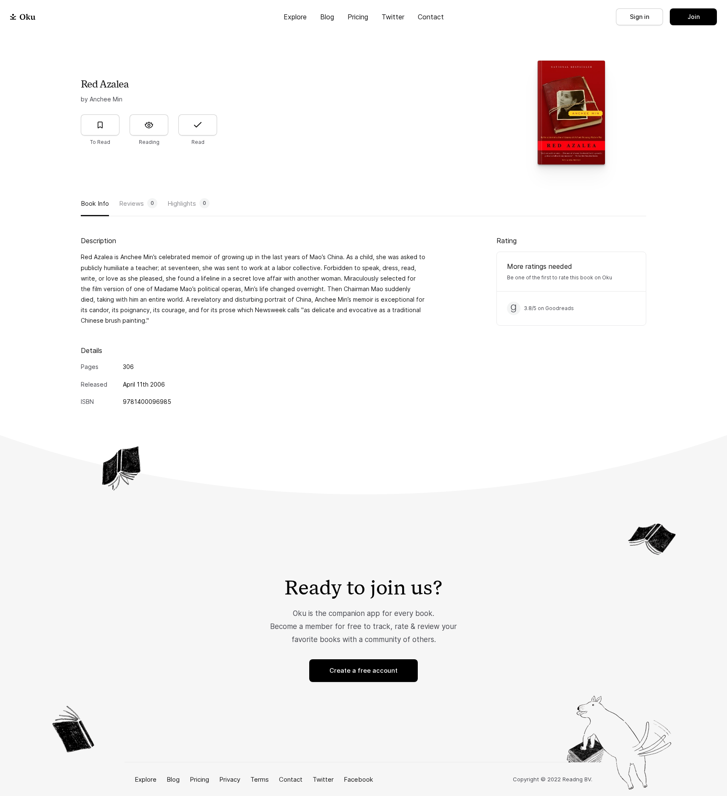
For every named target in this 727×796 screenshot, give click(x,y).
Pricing (358, 17)
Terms (259, 779)
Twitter (393, 17)
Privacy (229, 779)
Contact (431, 17)
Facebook (358, 779)
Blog (327, 17)
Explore (295, 17)
